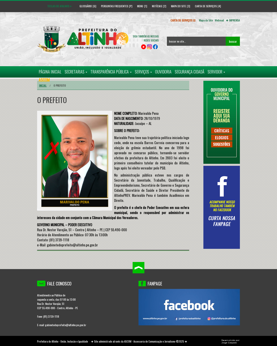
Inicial (43, 85)
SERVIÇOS (142, 72)
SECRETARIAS (75, 72)
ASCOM (127, 341)
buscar (233, 41)
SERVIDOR (215, 72)
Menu (140, 6)
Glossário (84, 6)
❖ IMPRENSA (233, 20)
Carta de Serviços (206, 6)
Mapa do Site (178, 6)
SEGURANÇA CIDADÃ (189, 72)
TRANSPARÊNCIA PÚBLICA (110, 72)
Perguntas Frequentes (114, 6)
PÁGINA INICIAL (50, 72)
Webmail (219, 20)
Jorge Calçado (229, 342)
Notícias (157, 6)
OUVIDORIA (163, 72)
